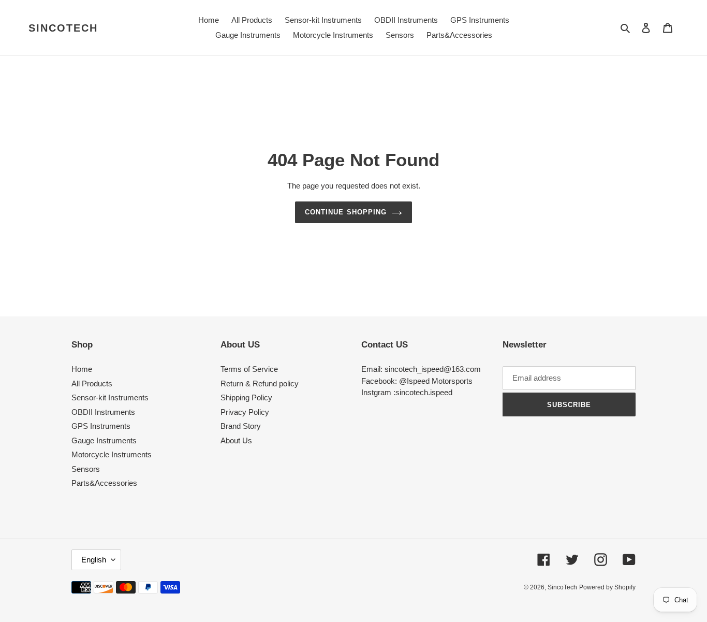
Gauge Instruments (104, 440)
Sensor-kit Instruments (110, 397)
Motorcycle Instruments (111, 454)
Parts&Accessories (104, 483)
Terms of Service (249, 369)
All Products (91, 383)
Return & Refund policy (259, 383)
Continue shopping (346, 212)
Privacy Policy (244, 412)
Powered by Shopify (607, 587)
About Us (236, 440)
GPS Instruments (100, 426)
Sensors (85, 469)
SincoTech (63, 28)
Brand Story (240, 426)
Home (81, 369)
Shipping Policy (246, 397)
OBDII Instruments (103, 412)
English (93, 559)
